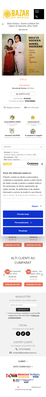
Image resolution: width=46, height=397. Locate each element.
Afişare (35, 206)
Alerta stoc (24, 94)
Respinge (23, 231)
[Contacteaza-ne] (37, 16)
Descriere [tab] (7, 147)
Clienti (22, 361)
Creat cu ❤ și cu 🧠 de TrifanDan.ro (18, 387)
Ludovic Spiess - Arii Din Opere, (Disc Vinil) (33, 272)
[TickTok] (23, 333)
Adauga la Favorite (12, 107)
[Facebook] (18, 333)
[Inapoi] (2, 24)
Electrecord (23, 29)
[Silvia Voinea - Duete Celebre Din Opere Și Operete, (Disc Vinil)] (23, 55)
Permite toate (23, 214)
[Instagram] (28, 333)
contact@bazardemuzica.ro (24, 352)
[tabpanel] (23, 55)
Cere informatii (32, 107)
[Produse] (37, 12)
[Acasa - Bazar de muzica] (16, 14)
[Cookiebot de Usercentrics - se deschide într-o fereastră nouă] (28, 164)
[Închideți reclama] (42, 164)
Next (42, 57)
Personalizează (21, 222)
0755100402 (24, 349)
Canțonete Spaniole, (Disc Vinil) (12, 272)
